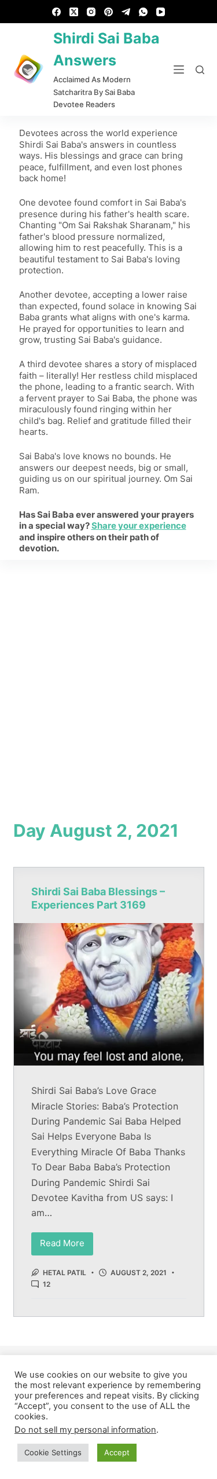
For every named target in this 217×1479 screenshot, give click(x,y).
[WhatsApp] (143, 12)
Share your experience (138, 525)
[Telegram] (126, 12)
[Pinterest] (108, 12)
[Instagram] (91, 12)
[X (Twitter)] (73, 12)
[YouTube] (160, 12)
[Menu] (179, 69)
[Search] (200, 69)
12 (46, 1284)
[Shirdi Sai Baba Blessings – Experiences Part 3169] (109, 994)
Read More (66, 1240)
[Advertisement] (108, 674)
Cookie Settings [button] (53, 1452)
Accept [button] (117, 1452)
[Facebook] (56, 12)
